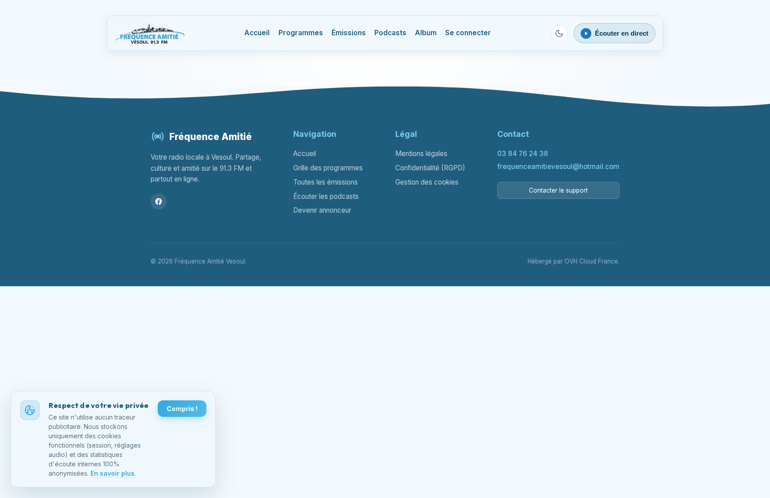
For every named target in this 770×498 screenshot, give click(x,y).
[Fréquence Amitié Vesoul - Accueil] (150, 33)
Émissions (349, 33)
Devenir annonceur (322, 210)
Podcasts (390, 33)
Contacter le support (558, 190)
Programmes (301, 33)
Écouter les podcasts (326, 196)
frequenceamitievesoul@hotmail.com (558, 166)
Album (426, 33)
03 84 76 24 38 (522, 153)
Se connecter (468, 33)
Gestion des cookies (427, 182)
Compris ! (182, 408)
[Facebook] (159, 201)
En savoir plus (112, 473)
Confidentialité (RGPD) (430, 168)
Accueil (257, 33)
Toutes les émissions (325, 182)
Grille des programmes (328, 168)
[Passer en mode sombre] (559, 33)
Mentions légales (421, 153)
